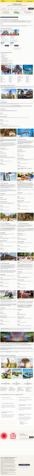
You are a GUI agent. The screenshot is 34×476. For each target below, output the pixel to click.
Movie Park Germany (4, 55)
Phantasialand (3, 53)
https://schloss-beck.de (3, 324)
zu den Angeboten (30, 338)
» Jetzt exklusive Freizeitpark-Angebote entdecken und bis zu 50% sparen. (14, 331)
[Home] (1, 17)
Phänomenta (21, 422)
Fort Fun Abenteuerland (23, 421)
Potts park (3, 56)
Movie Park (5, 356)
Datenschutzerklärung (6, 472)
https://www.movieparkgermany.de (22, 166)
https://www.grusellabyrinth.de (4, 286)
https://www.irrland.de (3, 164)
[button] (14, 9)
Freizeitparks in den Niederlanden (24, 423)
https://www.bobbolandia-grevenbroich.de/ (23, 209)
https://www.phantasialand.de (4, 124)
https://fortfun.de (2, 249)
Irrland (2, 54)
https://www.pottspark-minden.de (4, 210)
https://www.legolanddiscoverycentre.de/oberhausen (24, 325)
